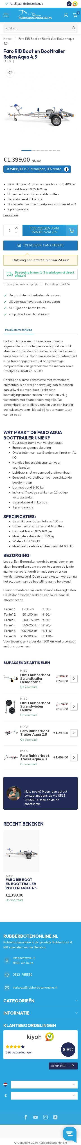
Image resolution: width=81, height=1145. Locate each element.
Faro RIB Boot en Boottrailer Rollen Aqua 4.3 (21, 884)
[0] (75, 14)
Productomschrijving (18, 330)
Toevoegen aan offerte (43, 245)
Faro (7, 61)
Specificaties (44, 330)
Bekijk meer (59, 1066)
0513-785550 (22, 975)
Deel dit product (56, 284)
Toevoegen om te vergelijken (21, 284)
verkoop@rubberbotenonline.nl (35, 987)
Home (7, 39)
